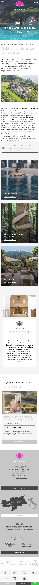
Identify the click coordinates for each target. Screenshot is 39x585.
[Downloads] (24, 578)
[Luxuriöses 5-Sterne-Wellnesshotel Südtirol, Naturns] (17, 483)
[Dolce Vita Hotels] (10, 546)
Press (17, 532)
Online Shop (11, 527)
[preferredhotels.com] (20, 563)
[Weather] (5, 578)
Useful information (25, 527)
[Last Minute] (5, 573)
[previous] (18, 105)
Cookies (23, 540)
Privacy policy (23, 537)
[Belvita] (26, 546)
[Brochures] (15, 578)
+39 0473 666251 (22, 476)
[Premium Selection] (32, 563)
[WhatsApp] (35, 583)
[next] (21, 105)
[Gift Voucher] (15, 573)
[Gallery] (24, 573)
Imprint (16, 540)
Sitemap (14, 537)
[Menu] (3, 2)
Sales (22, 532)
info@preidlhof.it (21, 478)
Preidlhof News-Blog (14, 530)
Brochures (28, 530)
